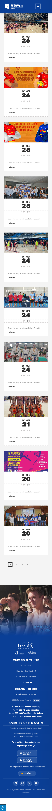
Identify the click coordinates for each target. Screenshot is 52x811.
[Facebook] (15, 783)
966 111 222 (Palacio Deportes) (27, 706)
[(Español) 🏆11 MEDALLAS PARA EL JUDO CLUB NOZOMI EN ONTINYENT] (26, 351)
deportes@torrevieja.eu (27, 745)
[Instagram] (22, 783)
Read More (11, 57)
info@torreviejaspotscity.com (27, 742)
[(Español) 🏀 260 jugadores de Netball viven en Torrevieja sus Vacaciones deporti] (26, 242)
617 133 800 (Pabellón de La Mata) (27, 716)
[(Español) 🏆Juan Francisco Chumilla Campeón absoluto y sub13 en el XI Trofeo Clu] (26, 187)
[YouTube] (36, 783)
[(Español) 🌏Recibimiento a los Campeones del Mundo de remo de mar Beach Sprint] (26, 515)
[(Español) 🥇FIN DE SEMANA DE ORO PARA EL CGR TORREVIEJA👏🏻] (26, 406)
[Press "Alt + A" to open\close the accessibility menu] (3, 807)
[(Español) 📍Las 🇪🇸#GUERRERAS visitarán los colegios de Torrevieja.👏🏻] (26, 77)
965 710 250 (27, 682)
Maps (37, 700)
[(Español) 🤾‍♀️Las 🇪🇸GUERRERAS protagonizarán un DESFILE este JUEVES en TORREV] (26, 132)
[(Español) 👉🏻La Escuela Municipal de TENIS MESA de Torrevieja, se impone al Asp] (26, 297)
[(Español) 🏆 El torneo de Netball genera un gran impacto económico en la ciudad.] (26, 22)
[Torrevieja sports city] (14, 6)
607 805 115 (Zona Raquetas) (27, 709)
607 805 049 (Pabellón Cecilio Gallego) (27, 713)
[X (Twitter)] (29, 783)
